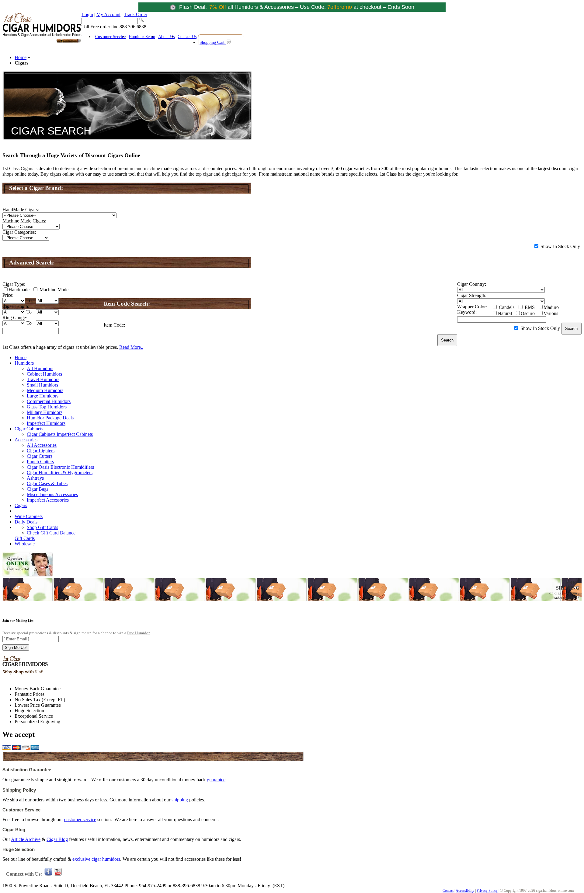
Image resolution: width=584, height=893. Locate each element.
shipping (180, 799)
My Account (108, 14)
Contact (448, 890)
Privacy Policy (487, 890)
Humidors (24, 363)
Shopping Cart (213, 42)
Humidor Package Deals (50, 417)
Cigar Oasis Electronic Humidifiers (60, 467)
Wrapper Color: (472, 306)
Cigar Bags (37, 489)
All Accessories (42, 445)
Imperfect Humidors (46, 423)
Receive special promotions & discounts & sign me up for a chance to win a (76, 633)
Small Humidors (42, 384)
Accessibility (465, 890)
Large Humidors (42, 395)
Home (20, 57)
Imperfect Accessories (48, 500)
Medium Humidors (45, 390)
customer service (80, 819)
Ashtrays (35, 478)
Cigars (21, 505)
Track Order (135, 14)
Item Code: (114, 324)
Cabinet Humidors (44, 373)
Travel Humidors (43, 379)
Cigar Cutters (39, 456)
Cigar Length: (15, 306)
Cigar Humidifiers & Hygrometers (59, 472)
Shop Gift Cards (42, 527)
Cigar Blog (57, 839)
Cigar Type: (13, 284)
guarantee (216, 779)
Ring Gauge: (14, 317)
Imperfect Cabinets (75, 434)
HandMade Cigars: (20, 209)
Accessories (26, 439)
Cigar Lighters (40, 450)
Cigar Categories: (19, 232)
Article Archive (25, 839)
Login (87, 14)
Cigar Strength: (471, 295)
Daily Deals (26, 521)
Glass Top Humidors (47, 406)
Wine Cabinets (29, 516)
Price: (7, 295)
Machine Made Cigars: (24, 220)
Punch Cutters (40, 461)
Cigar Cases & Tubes (47, 483)
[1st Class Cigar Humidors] (42, 41)
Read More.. (131, 347)
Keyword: (467, 312)
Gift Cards (25, 538)
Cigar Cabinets (29, 428)
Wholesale (25, 543)
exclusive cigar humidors (96, 859)
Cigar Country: (471, 284)
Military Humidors (44, 412)
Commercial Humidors (49, 401)
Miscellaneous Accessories (52, 494)
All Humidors (40, 368)
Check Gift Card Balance (51, 532)
